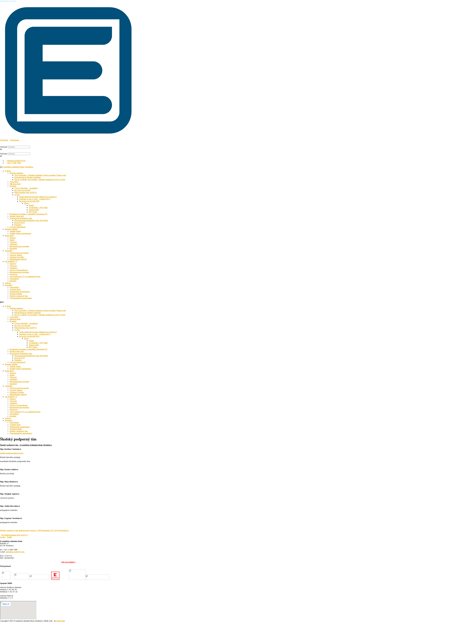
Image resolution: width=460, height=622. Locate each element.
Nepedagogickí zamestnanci (21, 298)
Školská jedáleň (11, 229)
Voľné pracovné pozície (19, 253)
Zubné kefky (34, 210)
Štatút (12, 240)
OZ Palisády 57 (11, 261)
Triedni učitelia (16, 294)
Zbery (26, 203)
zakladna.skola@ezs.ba (15, 552)
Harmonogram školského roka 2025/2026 (31, 221)
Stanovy (13, 238)
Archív (17, 195)
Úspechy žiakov (16, 255)
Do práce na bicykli (22, 190)
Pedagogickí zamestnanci (20, 292)
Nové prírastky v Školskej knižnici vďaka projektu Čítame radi (40, 175)
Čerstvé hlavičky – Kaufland (25, 188)
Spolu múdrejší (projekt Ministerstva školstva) (38, 197)
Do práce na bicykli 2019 (29, 201)
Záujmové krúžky (17, 257)
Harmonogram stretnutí (19, 246)
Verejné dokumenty (18, 227)
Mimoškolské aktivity (18, 259)
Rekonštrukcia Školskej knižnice (27, 177)
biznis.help (60, 621)
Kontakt (13, 281)
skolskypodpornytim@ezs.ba (11, 453)
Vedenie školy (15, 289)
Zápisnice (13, 244)
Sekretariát (14, 287)
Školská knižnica (16, 173)
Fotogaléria (14, 279)
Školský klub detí (17, 216)
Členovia (13, 242)
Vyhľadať (3, 147)
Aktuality (8, 251)
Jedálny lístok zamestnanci (20, 233)
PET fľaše (33, 212)
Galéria (8, 283)
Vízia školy (14, 182)
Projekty (13, 186)
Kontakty (13, 249)
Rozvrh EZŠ (19, 223)
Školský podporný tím (19, 296)
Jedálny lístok (15, 231)
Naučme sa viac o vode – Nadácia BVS (34, 199)
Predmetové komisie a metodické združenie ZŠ (28, 214)
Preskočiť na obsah (8, 1)
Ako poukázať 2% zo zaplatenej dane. (25, 277)
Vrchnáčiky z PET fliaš (38, 208)
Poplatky (18, 225)
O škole (8, 171)
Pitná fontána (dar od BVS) (25, 192)
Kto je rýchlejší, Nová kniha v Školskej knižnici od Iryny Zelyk (39, 180)
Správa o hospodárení (18, 270)
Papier (31, 205)
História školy (15, 184)
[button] (68, 145)
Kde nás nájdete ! (68, 562)
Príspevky (14, 274)
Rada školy (9, 236)
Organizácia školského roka (21, 218)
